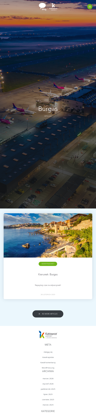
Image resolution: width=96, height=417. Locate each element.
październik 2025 (48, 389)
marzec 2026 (48, 378)
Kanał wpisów (48, 357)
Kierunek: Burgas (48, 274)
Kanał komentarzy (48, 362)
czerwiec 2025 (48, 399)
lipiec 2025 (48, 394)
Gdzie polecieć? (48, 264)
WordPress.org (48, 368)
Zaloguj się (48, 352)
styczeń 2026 (48, 384)
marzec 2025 (48, 405)
